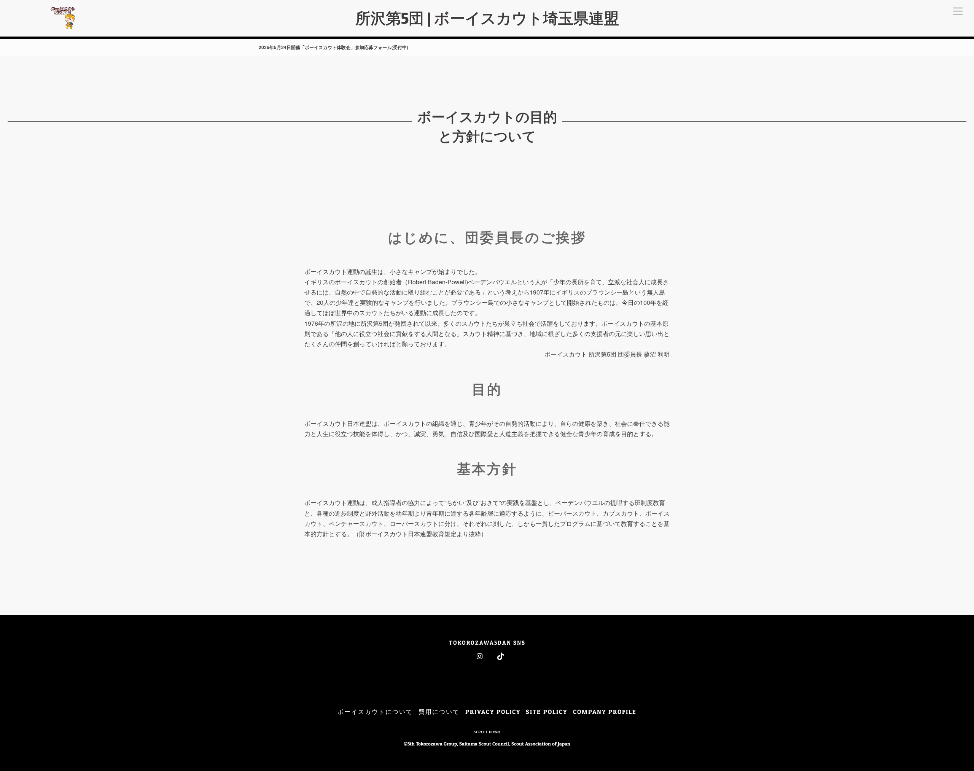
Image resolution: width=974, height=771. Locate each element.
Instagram (479, 656)
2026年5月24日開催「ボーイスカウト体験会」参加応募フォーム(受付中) (333, 47)
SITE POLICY (546, 711)
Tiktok (500, 656)
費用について (439, 711)
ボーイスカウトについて (375, 711)
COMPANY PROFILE (605, 711)
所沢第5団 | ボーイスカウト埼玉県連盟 (487, 18)
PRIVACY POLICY (492, 711)
